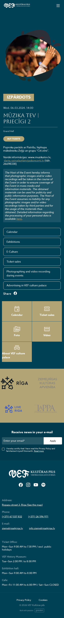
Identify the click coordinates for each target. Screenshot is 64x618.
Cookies (43, 599)
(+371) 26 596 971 (38, 516)
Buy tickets (13, 138)
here (19, 219)
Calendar (12, 232)
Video (47, 335)
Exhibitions (13, 242)
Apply (53, 440)
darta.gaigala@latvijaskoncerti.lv (24, 161)
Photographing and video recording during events (28, 274)
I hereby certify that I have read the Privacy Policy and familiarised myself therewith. (30, 449)
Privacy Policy (24, 599)
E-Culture (12, 252)
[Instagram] (28, 485)
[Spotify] (43, 485)
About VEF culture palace (13, 355)
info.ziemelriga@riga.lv (42, 528)
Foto (17, 335)
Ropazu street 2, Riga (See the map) (22, 504)
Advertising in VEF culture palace (27, 285)
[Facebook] (20, 485)
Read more (39, 451)
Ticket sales (14, 262)
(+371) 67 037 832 (12, 516)
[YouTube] (36, 485)
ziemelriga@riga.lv (12, 528)
